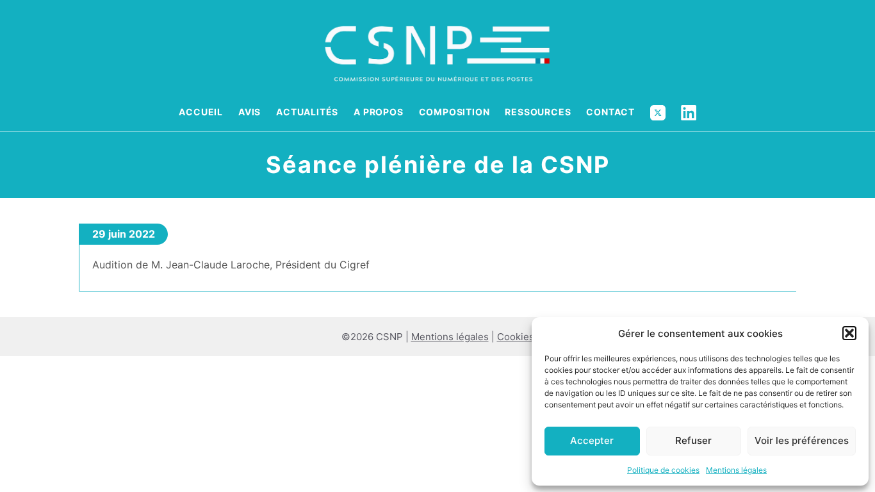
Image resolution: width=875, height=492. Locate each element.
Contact (610, 111)
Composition (454, 111)
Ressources (538, 111)
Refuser (693, 440)
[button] (849, 333)
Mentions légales (736, 470)
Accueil (201, 111)
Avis (249, 111)
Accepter (592, 440)
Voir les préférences (802, 440)
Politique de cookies (663, 470)
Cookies (515, 337)
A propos (378, 111)
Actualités (307, 111)
